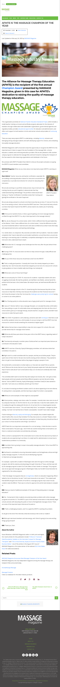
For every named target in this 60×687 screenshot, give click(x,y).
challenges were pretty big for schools (42, 294)
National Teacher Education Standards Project (34, 122)
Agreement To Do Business (42, 680)
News (14, 18)
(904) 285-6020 (30, 629)
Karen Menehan (22, 30)
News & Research (9, 33)
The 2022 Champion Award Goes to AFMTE (42, 587)
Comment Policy (31, 680)
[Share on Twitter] (25, 579)
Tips (18, 18)
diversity (41, 138)
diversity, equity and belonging (22, 414)
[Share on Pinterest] (34, 579)
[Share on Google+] (29, 579)
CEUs (10, 18)
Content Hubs (24, 18)
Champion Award (12, 88)
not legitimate (30, 476)
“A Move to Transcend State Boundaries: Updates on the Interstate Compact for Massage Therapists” (22, 539)
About (3, 4)
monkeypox (45, 318)
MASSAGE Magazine (30, 38)
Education (32, 18)
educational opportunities (26, 129)
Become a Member (11, 4)
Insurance (5, 18)
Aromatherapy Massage (9, 568)
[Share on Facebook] (21, 579)
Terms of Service (23, 680)
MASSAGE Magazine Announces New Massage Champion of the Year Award (24, 558)
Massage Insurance (30, 644)
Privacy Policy (15, 680)
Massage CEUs (31, 646)
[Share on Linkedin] (38, 579)
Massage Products (7, 572)
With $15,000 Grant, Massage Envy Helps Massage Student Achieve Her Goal (17, 588)
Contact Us (39, 18)
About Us (30, 641)
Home (30, 638)
